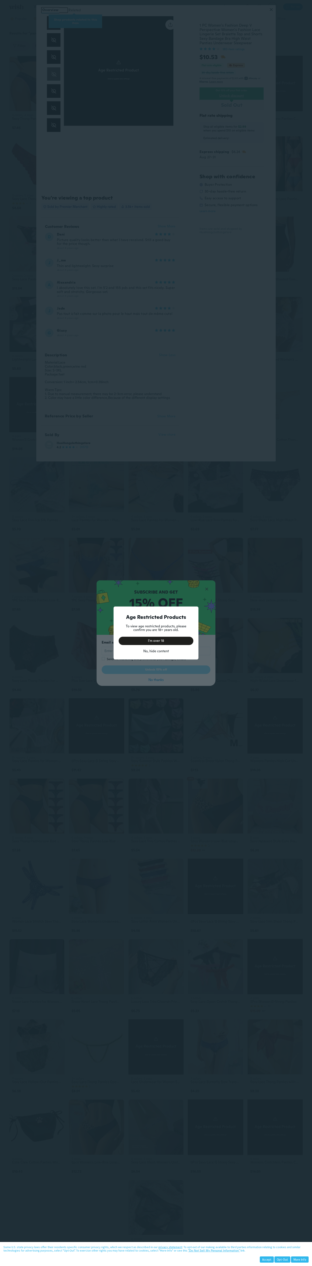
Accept (266, 1259)
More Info (299, 1259)
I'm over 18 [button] (156, 640)
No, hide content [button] (156, 651)
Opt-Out (282, 1259)
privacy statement (170, 1247)
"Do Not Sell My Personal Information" (214, 1250)
